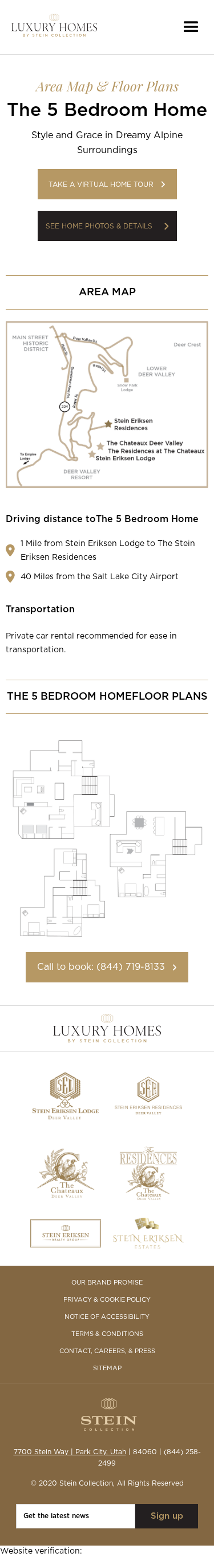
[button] (191, 27)
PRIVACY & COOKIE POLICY (107, 1300)
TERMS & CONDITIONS (107, 1334)
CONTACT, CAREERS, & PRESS (107, 1351)
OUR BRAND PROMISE (107, 1282)
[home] (54, 27)
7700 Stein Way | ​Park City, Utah (70, 1451)
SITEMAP (107, 1368)
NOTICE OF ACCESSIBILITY (107, 1317)
